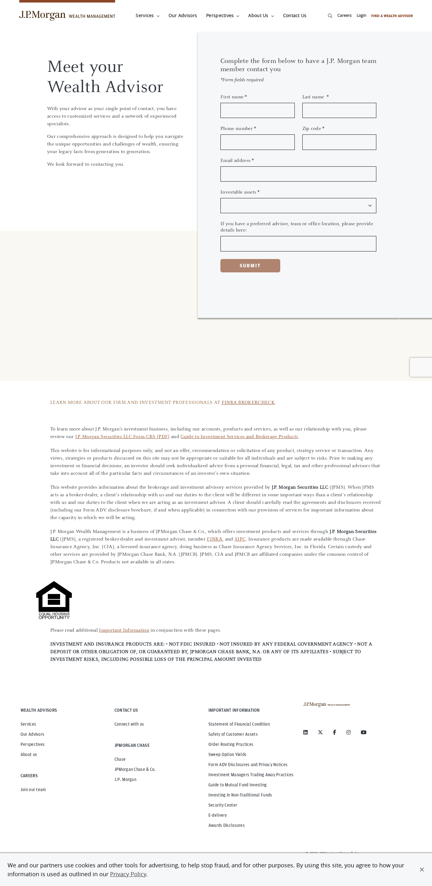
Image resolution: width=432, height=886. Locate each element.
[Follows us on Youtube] (364, 732)
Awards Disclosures (226, 825)
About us (29, 754)
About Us (258, 15)
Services (145, 15)
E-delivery (217, 815)
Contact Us (295, 15)
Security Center (222, 805)
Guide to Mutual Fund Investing (237, 784)
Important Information (124, 630)
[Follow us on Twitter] (320, 732)
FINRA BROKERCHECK (248, 402)
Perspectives (220, 15)
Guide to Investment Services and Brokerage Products (239, 436)
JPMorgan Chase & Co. (135, 769)
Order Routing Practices (230, 744)
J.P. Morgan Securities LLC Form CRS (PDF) (122, 436)
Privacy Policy (128, 874)
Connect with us (129, 724)
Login (361, 15)
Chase (120, 759)
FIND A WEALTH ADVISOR (392, 15)
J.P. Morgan (125, 779)
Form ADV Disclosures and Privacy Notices (247, 764)
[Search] (330, 16)
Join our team (33, 789)
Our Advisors (183, 15)
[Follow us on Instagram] (348, 732)
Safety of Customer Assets (233, 734)
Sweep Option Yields (227, 754)
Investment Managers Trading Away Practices (251, 774)
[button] (421, 869)
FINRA (214, 539)
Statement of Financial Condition (239, 724)
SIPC (240, 539)
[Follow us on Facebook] (334, 732)
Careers (344, 15)
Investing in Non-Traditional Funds (240, 794)
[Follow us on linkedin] (305, 732)
